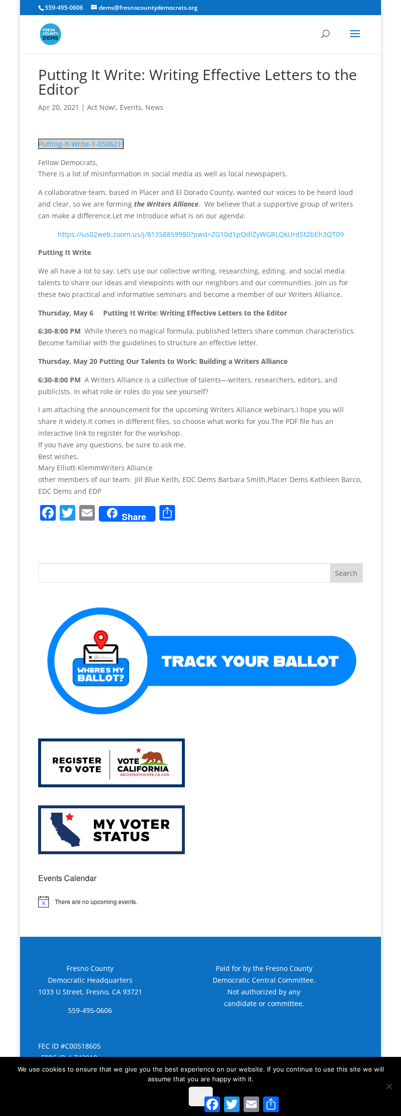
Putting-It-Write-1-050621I (81, 143)
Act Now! (101, 107)
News (154, 107)
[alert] (200, 901)
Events (130, 107)
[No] (389, 1086)
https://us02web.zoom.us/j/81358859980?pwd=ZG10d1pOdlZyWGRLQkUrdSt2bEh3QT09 (201, 234)
